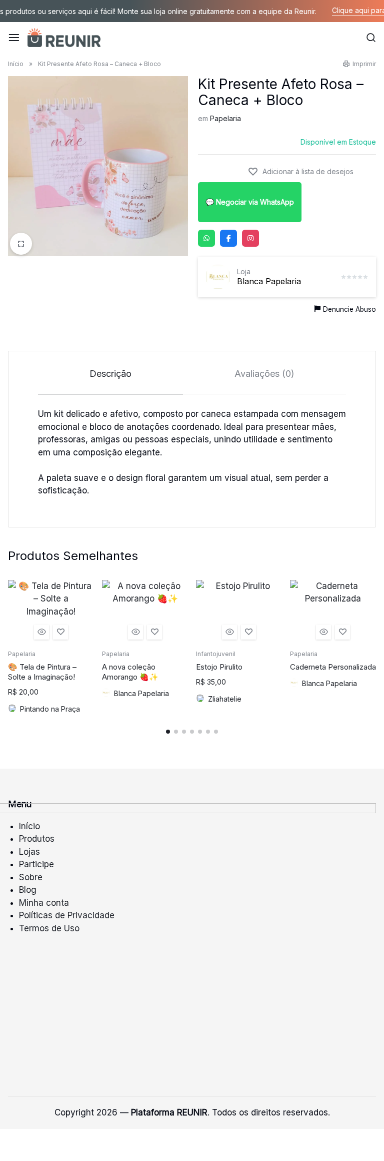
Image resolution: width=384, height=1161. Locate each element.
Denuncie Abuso (349, 309)
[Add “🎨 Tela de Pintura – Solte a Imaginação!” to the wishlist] (60, 632)
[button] (168, 732)
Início (16, 64)
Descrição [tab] (111, 373)
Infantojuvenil (216, 654)
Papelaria (225, 118)
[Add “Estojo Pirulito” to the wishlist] (248, 632)
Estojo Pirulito (219, 667)
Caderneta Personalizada (333, 667)
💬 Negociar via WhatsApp (250, 202)
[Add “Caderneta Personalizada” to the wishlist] (342, 632)
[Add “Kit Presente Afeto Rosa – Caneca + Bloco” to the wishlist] (301, 172)
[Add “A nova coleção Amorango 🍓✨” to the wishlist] (154, 632)
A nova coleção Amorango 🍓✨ (130, 672)
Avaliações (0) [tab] (264, 373)
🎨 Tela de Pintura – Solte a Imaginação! (42, 672)
